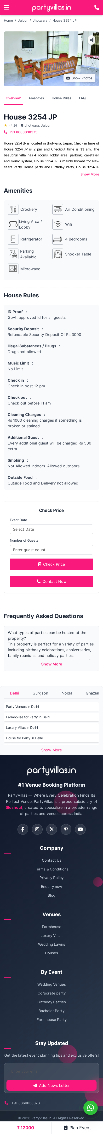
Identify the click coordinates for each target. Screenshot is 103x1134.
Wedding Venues (51, 984)
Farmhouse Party (52, 1019)
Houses (51, 953)
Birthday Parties (51, 1002)
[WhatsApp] (90, 1108)
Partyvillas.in (41, 1118)
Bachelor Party (51, 1011)
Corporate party (52, 993)
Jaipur (23, 20)
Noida (67, 693)
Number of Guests (24, 540)
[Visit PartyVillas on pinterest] (66, 829)
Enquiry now (51, 886)
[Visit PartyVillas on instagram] (37, 829)
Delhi (14, 693)
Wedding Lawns (51, 944)
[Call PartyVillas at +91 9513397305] (96, 7)
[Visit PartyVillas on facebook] (22, 829)
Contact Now (54, 581)
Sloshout (14, 807)
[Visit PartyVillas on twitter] (51, 829)
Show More (89, 174)
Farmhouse (51, 926)
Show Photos (82, 78)
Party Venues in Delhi (22, 706)
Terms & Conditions (52, 869)
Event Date (18, 520)
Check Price (54, 564)
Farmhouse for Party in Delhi (28, 717)
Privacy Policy (51, 877)
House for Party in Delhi (24, 738)
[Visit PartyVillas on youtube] (80, 829)
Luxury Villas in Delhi (22, 727)
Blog (51, 895)
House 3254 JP (64, 20)
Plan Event (80, 1127)
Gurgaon (40, 693)
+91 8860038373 (23, 132)
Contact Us (51, 860)
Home (8, 20)
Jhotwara (40, 20)
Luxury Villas (51, 935)
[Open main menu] (6, 7)
